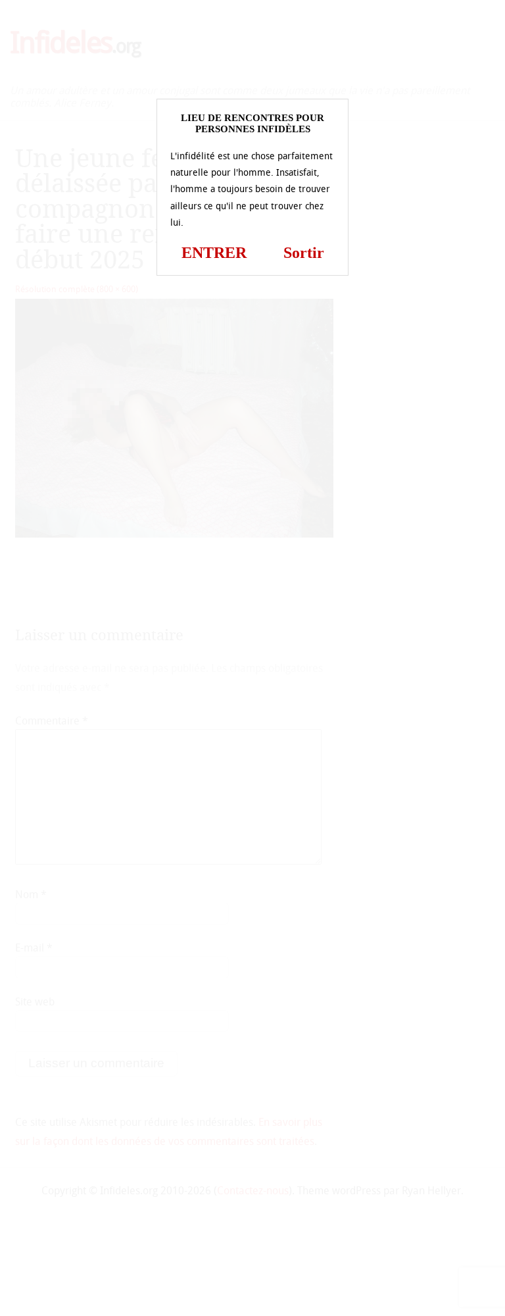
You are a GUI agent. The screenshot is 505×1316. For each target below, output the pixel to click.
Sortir (303, 252)
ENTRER (214, 252)
